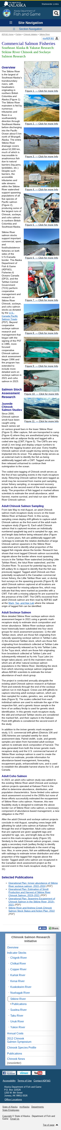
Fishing (19, 34)
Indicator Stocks (16, 952)
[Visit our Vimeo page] (24, 1073)
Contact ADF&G (42, 1080)
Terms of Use (24, 1080)
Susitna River (18, 1009)
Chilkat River (18, 963)
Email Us (14, 1119)
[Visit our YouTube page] (38, 1073)
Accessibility (9, 1080)
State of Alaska (16, 4)
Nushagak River (20, 992)
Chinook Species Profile (21, 1047)
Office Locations (13, 1099)
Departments (37, 1107)
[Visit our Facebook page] (9, 1073)
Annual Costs (15, 1033)
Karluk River (17, 975)
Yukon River (17, 1027)
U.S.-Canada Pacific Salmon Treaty (10, 315)
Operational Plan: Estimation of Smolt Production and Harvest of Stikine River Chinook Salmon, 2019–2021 (29, 892)
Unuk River (17, 1021)
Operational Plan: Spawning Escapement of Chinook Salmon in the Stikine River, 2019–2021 (31, 901)
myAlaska (24, 1107)
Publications (19, 1004)
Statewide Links (50, 4)
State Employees (10, 1110)
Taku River (16, 1015)
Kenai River (17, 981)
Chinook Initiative (30, 34)
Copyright (7, 1116)
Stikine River (44, 34)
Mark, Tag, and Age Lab (21, 603)
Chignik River (18, 957)
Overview (12, 947)
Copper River (18, 969)
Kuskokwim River (20, 986)
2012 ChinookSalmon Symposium (19, 1040)
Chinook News (16, 1058)
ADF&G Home (8, 34)
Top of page (48, 1125)
